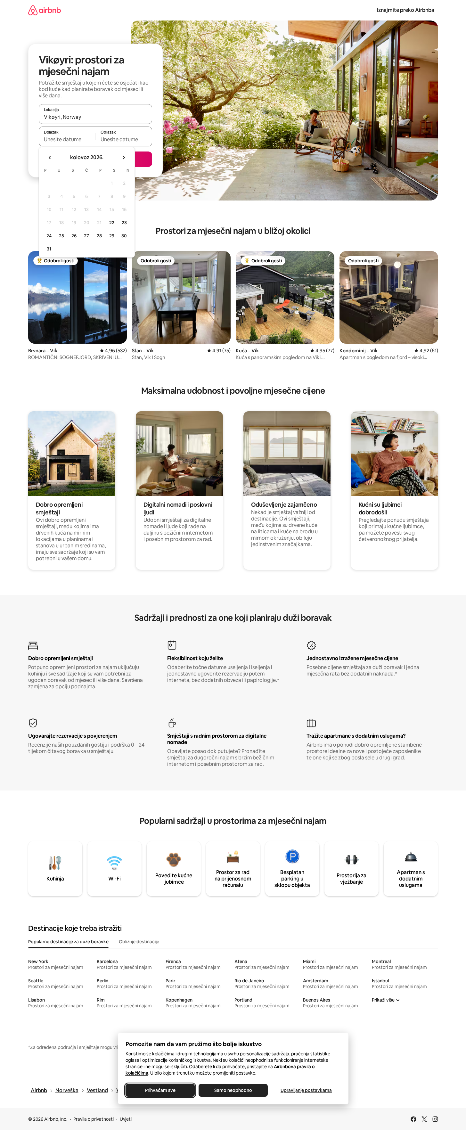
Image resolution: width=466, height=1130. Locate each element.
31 (49, 249)
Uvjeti (126, 1119)
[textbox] (67, 139)
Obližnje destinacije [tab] (139, 942)
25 (61, 236)
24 (49, 236)
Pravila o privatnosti (93, 1119)
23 (124, 222)
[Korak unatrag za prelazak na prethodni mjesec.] (50, 158)
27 (86, 236)
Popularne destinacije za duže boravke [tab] (68, 942)
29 (111, 236)
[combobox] (95, 117)
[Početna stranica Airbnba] (44, 10)
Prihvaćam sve (160, 1090)
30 (124, 236)
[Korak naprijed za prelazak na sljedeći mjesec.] (124, 158)
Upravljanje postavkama (306, 1090)
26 (74, 236)
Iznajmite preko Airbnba (405, 10)
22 (111, 222)
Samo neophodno (233, 1090)
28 (99, 236)
